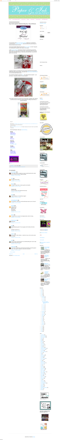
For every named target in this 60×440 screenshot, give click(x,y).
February (43, 323)
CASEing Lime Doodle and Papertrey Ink (47, 272)
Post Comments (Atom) (16, 255)
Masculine (42, 366)
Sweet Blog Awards (44, 19)
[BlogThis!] (17, 165)
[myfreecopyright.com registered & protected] (45, 243)
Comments (42, 28)
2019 (42, 290)
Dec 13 (43, 300)
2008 (42, 331)
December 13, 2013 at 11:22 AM (16, 191)
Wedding (42, 386)
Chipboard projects (43, 348)
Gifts (18, 166)
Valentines (42, 385)
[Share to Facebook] (19, 165)
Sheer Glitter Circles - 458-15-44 (29, 123)
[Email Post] (15, 165)
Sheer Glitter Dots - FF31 (23, 123)
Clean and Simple (43, 351)
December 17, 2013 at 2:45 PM (15, 250)
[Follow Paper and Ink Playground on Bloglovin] (44, 230)
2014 (42, 294)
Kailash (12, 194)
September (43, 314)
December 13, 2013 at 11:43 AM (16, 197)
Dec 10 (43, 306)
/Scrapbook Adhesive (23, 42)
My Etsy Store (23, 19)
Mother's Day (43, 369)
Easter (41, 352)
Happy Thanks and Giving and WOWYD (47, 280)
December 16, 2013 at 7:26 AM (15, 243)
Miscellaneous (43, 368)
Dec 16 (43, 299)
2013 (42, 295)
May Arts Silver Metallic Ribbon (32, 71)
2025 (42, 289)
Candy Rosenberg (24, 129)
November (43, 311)
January (43, 324)
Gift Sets (42, 359)
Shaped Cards (43, 376)
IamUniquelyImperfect (14, 200)
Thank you (42, 380)
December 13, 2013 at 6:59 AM (15, 175)
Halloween (42, 361)
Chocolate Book (43, 349)
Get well (42, 357)
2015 (42, 293)
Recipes (28, 19)
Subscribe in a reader (43, 23)
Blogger (34, 436)
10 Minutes (42, 334)
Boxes (41, 342)
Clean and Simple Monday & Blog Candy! (47, 248)
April (42, 320)
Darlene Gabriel (13, 246)
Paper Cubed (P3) (43, 371)
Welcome (42, 388)
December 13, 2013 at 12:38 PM (16, 202)
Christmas (12, 166)
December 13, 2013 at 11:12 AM (16, 186)
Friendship (42, 356)
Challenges (41, 99)
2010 (42, 328)
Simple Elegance (42, 237)
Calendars (42, 343)
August (43, 315)
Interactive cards (43, 362)
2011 (42, 327)
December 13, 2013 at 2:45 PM (15, 217)
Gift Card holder (43, 358)
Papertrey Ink (23, 166)
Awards (42, 338)
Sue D (12, 178)
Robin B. (12, 214)
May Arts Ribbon (27, 46)
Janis (12, 225)
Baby (41, 339)
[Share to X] (18, 165)
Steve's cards (42, 377)
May (42, 319)
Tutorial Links (32, 19)
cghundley (12, 205)
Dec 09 (43, 307)
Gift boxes (15, 166)
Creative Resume (38, 19)
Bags (41, 340)
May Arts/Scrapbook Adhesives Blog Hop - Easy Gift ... (45, 302)
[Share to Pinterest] (20, 165)
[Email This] (16, 165)
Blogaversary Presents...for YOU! (47, 264)
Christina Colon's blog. (18, 43)
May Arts (18, 42)
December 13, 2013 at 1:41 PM (15, 211)
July (42, 316)
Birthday (42, 341)
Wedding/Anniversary (44, 387)
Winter (42, 389)
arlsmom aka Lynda (14, 220)
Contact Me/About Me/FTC (16, 19)
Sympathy (42, 378)
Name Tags (42, 370)
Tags (41, 379)
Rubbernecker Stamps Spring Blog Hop (47, 256)
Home (10, 19)
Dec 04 (43, 308)
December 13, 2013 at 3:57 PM (15, 222)
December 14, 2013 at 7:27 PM (15, 237)
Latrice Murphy (12, 134)
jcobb (12, 240)
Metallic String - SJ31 (35, 123)
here (23, 74)
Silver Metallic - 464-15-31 (17, 123)
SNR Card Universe (42, 217)
